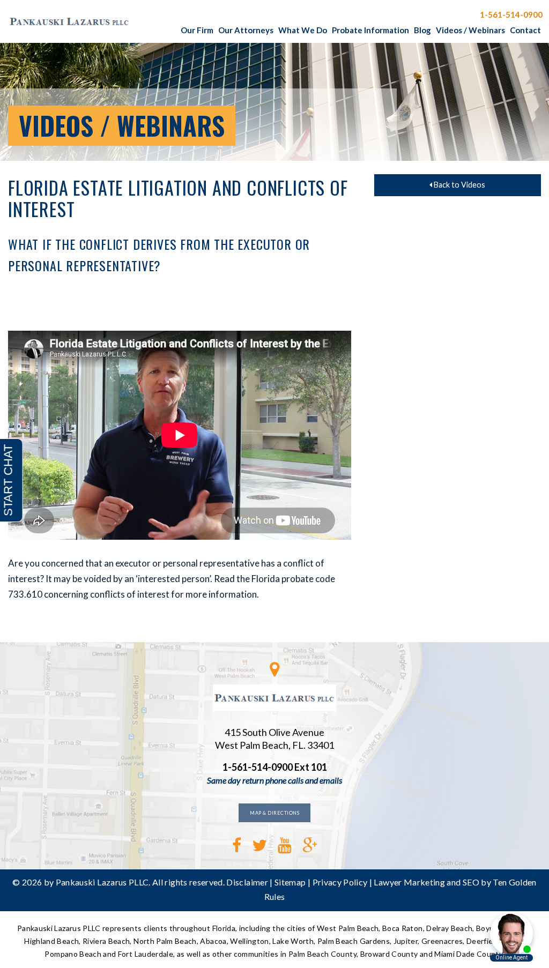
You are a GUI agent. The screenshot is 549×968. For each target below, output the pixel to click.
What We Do (302, 30)
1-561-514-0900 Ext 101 (274, 767)
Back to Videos (458, 184)
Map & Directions (274, 813)
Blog (422, 30)
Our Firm (197, 30)
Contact (525, 30)
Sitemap (290, 882)
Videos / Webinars (470, 30)
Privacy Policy (340, 882)
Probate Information (370, 30)
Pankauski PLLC (88, 21)
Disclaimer (247, 882)
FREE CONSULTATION (423, 14)
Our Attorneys (245, 30)
